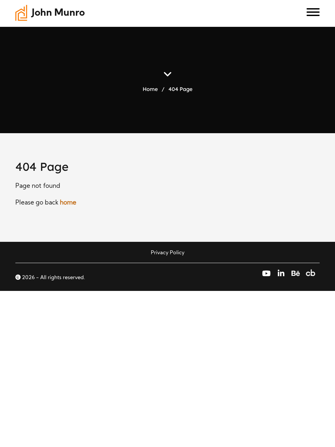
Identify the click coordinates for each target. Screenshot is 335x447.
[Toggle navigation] (311, 13)
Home (150, 88)
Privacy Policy (168, 253)
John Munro (58, 13)
